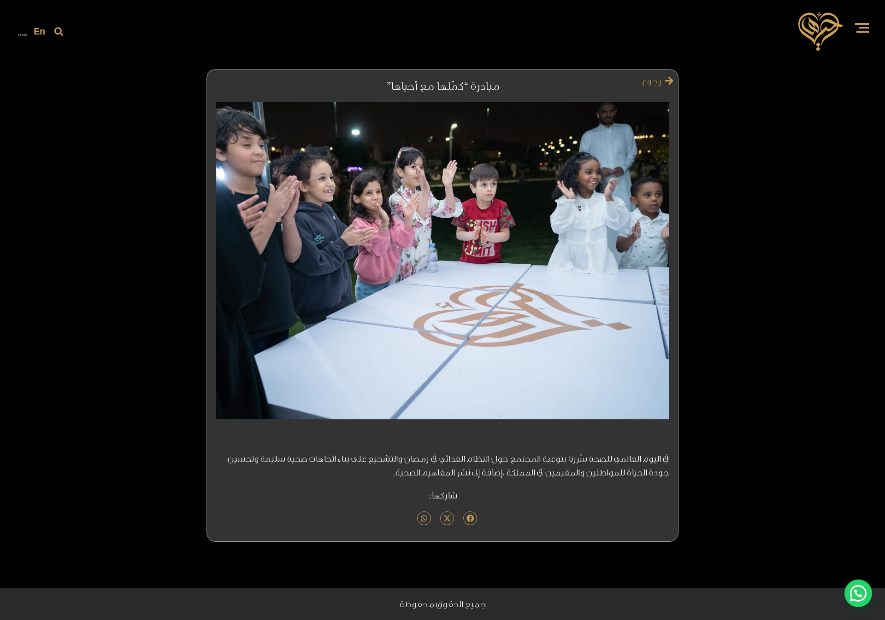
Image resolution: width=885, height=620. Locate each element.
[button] (858, 593)
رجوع (652, 81)
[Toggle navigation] (862, 28)
